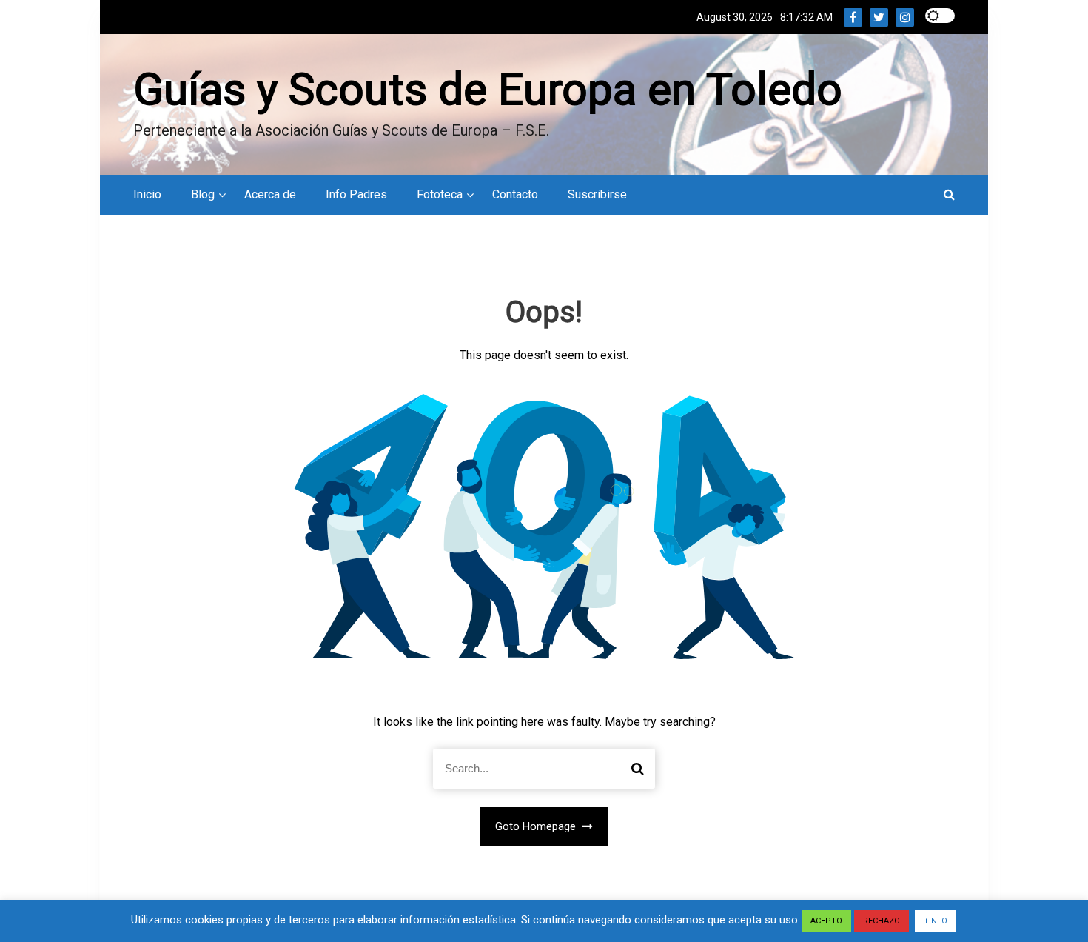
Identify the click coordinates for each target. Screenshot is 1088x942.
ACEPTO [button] (826, 921)
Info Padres (356, 194)
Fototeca (440, 194)
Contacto (515, 194)
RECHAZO (881, 921)
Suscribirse (597, 194)
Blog (203, 194)
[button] (949, 194)
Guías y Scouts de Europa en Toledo (487, 89)
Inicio (147, 194)
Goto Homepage (537, 826)
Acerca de (270, 194)
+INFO (935, 921)
